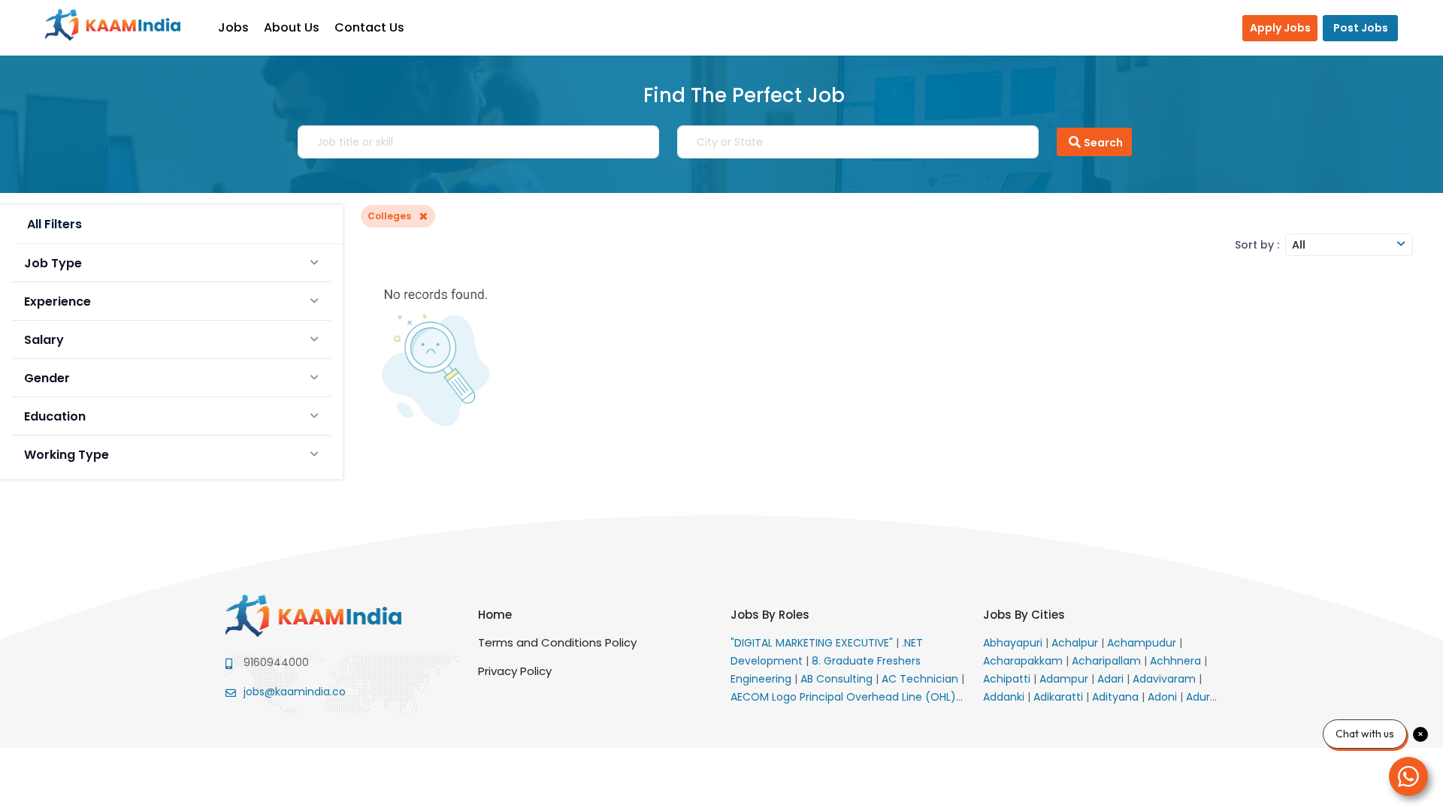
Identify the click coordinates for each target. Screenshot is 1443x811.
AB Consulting (838, 678)
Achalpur (1076, 642)
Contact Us (369, 27)
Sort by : (1257, 244)
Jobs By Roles (770, 615)
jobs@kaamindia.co (295, 691)
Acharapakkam (1024, 660)
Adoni (1164, 696)
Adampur (1065, 678)
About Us (291, 27)
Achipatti (1008, 678)
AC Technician (921, 678)
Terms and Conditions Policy (557, 642)
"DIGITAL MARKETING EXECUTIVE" (813, 642)
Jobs (233, 27)
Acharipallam (1108, 660)
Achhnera (1177, 660)
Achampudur (1143, 642)
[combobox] (1349, 245)
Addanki (1005, 696)
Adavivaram (1166, 678)
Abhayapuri (1014, 642)
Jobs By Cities (1024, 615)
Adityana (1117, 696)
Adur (1199, 696)
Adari (1112, 678)
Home (495, 615)
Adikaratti (1059, 696)
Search (1103, 142)
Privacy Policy (515, 671)
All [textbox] (1298, 244)
